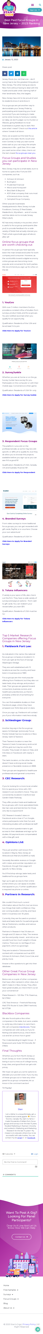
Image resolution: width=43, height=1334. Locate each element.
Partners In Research (19, 894)
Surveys (7, 1294)
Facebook (31, 1138)
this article (32, 128)
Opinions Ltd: (15, 842)
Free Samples (9, 1290)
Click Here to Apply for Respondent (18, 472)
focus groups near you (25, 153)
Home (6, 1285)
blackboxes (24, 1027)
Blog (5, 1303)
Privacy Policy (29, 1324)
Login (35, 1154)
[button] (32, 5)
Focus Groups (9, 1299)
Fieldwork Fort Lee (18, 646)
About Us (7, 1308)
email (19, 1138)
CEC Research (14, 778)
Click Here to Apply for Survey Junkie (19, 395)
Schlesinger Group (18, 720)
